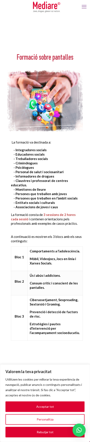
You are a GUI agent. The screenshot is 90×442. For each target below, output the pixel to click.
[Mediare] (46, 6)
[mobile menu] (84, 6)
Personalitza (45, 419)
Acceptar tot (45, 406)
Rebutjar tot (45, 432)
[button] (79, 430)
